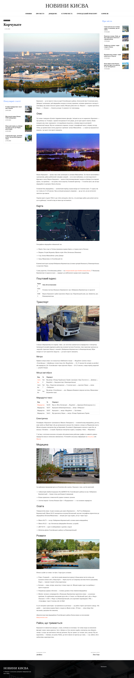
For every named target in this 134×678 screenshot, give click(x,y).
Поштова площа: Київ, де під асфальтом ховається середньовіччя (112, 37)
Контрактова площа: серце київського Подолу (112, 55)
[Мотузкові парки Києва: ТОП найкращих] (28, 118)
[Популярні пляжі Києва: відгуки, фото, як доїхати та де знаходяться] (125, 66)
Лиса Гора (96, 654)
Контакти (103, 666)
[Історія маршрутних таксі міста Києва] (28, 109)
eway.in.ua (91, 436)
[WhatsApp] (97, 29)
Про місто (7, 20)
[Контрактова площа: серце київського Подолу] (125, 56)
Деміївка (39, 654)
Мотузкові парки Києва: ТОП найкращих (13, 117)
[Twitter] (89, 29)
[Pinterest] (93, 29)
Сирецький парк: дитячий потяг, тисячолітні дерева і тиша (13, 137)
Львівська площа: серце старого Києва (111, 46)
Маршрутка (40, 405)
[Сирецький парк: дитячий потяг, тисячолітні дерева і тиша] (28, 138)
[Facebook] (85, 29)
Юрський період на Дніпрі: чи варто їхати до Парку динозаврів (14, 127)
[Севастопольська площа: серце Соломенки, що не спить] (125, 29)
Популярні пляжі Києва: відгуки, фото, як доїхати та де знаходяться (112, 65)
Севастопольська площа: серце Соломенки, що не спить (112, 28)
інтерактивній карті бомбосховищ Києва (78, 270)
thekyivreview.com (41, 617)
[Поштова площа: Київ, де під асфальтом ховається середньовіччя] (125, 38)
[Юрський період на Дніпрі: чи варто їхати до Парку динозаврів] (28, 128)
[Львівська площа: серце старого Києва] (125, 47)
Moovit (38, 439)
